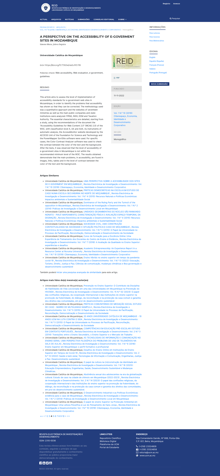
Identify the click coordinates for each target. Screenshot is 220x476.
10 (63, 416)
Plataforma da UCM (109, 444)
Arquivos (56, 19)
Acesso (176, 4)
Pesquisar (175, 18)
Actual (43, 19)
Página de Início (47, 27)
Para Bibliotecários (156, 41)
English (152, 57)
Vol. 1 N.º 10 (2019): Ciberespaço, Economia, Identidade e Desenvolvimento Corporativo (80, 30)
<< (41, 416)
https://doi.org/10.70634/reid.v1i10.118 (63, 65)
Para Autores (154, 37)
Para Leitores (154, 33)
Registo (166, 4)
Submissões (84, 19)
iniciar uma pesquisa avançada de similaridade (78, 272)
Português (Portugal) (158, 72)
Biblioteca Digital (108, 441)
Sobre (121, 19)
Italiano (152, 69)
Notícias (69, 19)
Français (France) (156, 65)
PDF (118, 78)
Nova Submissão (159, 84)
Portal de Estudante (109, 447)
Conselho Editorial (104, 19)
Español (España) (156, 61)
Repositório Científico (110, 438)
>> (68, 416)
